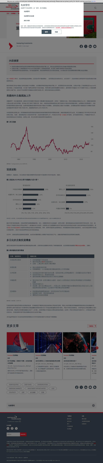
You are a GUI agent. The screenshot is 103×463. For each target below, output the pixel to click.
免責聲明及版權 (29, 16)
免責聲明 (27, 11)
